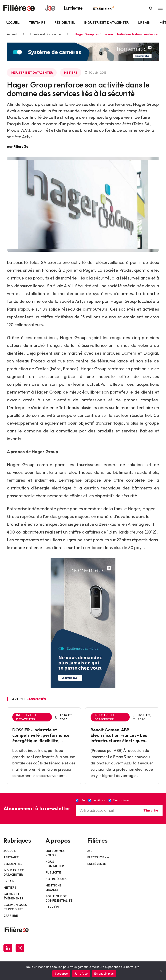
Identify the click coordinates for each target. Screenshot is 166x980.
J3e (89, 851)
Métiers (70, 73)
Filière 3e (20, 146)
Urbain (144, 22)
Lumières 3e (96, 864)
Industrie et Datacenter (106, 22)
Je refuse (81, 973)
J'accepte (61, 973)
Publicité (53, 872)
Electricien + (98, 857)
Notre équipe (56, 879)
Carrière (10, 916)
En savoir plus (104, 973)
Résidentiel (64, 22)
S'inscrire (150, 810)
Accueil (12, 22)
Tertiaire (37, 22)
